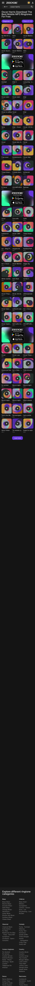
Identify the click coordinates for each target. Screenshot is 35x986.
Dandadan (22, 981)
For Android (6, 952)
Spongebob (23, 905)
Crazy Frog (22, 942)
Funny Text (22, 931)
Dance (4, 976)
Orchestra (5, 938)
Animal (27, 907)
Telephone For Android (7, 966)
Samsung (5, 961)
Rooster (21, 913)
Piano (5, 934)
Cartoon (21, 907)
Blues (4, 899)
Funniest (27, 927)
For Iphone (5, 954)
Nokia (4, 960)
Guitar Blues (6, 913)
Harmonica (5, 911)
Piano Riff (11, 934)
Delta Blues (6, 907)
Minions (21, 904)
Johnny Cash (23, 965)
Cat (25, 909)
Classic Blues (6, 919)
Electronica (22, 976)
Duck (20, 909)
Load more (17, 438)
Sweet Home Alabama (23, 970)
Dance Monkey (7, 979)
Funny (21, 927)
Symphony (5, 936)
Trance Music (23, 985)
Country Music (23, 952)
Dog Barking (23, 911)
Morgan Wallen (24, 960)
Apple (11, 961)
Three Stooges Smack (24, 937)
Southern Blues (7, 917)
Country (21, 949)
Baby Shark (23, 902)
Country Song (23, 956)
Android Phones (7, 958)
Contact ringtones (8, 949)
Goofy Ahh (22, 944)
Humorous (22, 933)
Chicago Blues (7, 909)
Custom (4, 963)
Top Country (23, 958)
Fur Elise (5, 931)
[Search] (32, 7)
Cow (29, 911)
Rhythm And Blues (8, 915)
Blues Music (6, 902)
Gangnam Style (7, 983)
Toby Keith (22, 963)
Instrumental (6, 929)
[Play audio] (6, 29)
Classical (5, 924)
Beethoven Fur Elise (8, 933)
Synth (29, 981)
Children (21, 899)
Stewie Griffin (23, 934)
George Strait (23, 967)
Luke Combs (23, 961)
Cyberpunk (22, 979)
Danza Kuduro (7, 985)
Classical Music (7, 927)
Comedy (21, 924)
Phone (9, 960)
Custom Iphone (7, 956)
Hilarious (22, 929)
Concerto (5, 940)
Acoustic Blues (7, 905)
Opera (12, 938)
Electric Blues (6, 904)
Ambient (21, 983)
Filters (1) (26, 21)
